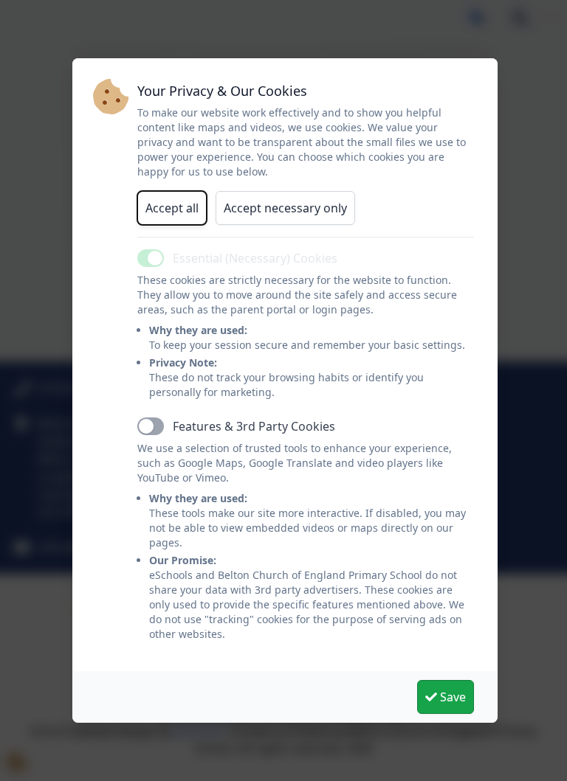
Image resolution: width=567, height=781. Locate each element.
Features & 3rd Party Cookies (254, 426)
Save (451, 697)
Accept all (172, 208)
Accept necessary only (285, 208)
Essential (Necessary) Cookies (255, 258)
